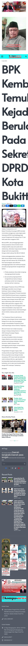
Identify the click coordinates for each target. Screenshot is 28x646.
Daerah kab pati (11, 457)
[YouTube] (18, 468)
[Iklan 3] (22, 557)
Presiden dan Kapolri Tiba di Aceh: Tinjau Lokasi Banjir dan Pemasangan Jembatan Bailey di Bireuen (12, 435)
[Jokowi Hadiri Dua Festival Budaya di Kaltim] (4, 407)
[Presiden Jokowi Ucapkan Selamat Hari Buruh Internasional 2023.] (4, 398)
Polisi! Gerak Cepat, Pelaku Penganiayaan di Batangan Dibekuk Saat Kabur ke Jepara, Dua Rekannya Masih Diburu (20, 492)
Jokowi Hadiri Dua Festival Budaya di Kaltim (18, 408)
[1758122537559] (14, 33)
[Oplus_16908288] (15, 56)
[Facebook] (5, 468)
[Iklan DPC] (14, 557)
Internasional (19, 457)
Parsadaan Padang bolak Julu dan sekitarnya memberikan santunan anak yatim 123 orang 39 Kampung (20, 390)
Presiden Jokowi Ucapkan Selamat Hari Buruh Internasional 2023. (20, 400)
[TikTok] (15, 468)
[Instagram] (12, 468)
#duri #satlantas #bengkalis (7, 452)
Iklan (15, 457)
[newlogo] (14, 599)
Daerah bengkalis (10, 453)
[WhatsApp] (22, 468)
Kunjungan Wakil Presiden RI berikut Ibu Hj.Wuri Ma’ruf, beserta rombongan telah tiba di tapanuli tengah (20, 379)
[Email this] (3, 206)
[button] (25, 56)
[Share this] (7, 206)
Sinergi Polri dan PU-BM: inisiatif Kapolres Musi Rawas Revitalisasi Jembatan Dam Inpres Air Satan (20, 481)
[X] (9, 468)
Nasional (4, 203)
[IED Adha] (6, 557)
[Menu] (2, 56)
